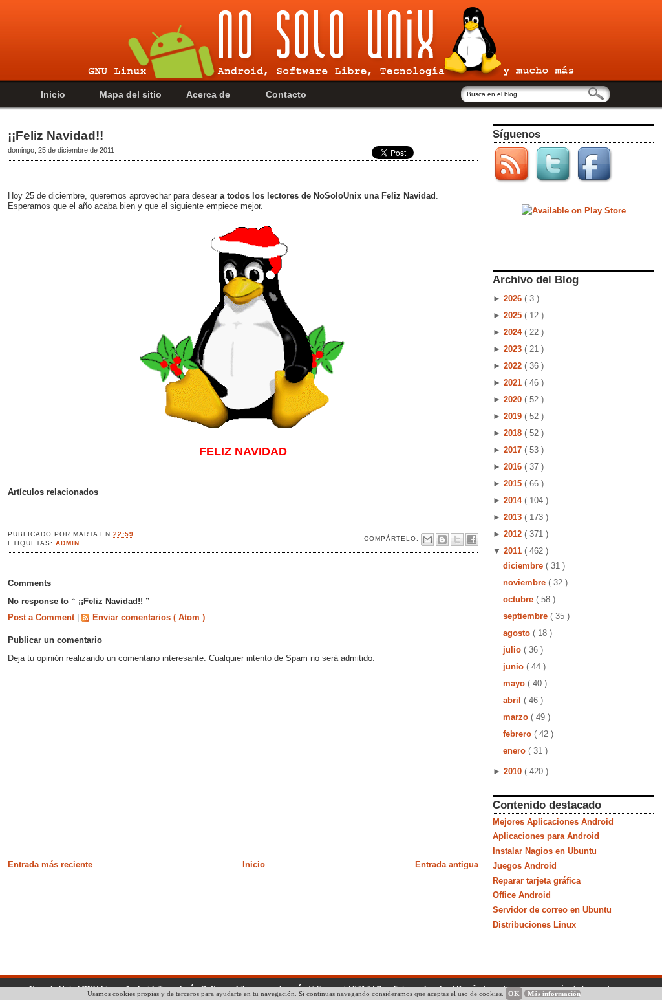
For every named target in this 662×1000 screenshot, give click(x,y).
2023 (514, 349)
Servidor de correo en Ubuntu (552, 910)
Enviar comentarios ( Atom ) (148, 617)
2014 (514, 500)
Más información (554, 993)
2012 (514, 534)
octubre (519, 599)
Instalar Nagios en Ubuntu (545, 851)
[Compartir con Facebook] (471, 539)
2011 (514, 551)
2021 (514, 382)
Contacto (286, 94)
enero (515, 750)
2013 (514, 517)
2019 (514, 416)
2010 (514, 771)
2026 (514, 298)
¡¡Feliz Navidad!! (55, 135)
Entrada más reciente (50, 864)
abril (513, 700)
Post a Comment (42, 617)
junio (514, 666)
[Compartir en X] (457, 539)
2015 (514, 483)
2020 (514, 399)
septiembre (526, 616)
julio (513, 650)
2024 (514, 332)
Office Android (522, 895)
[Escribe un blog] (442, 539)
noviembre (525, 582)
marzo (517, 717)
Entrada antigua (446, 864)
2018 (514, 433)
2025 (514, 315)
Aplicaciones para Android (546, 836)
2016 (514, 467)
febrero (518, 734)
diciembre (524, 566)
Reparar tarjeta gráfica (537, 881)
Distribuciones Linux (534, 924)
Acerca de (208, 94)
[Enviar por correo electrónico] (427, 539)
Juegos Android (525, 866)
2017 (514, 450)
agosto (518, 633)
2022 (514, 366)
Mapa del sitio (131, 94)
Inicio (53, 94)
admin (68, 543)
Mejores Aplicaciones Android (553, 822)
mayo (515, 683)
